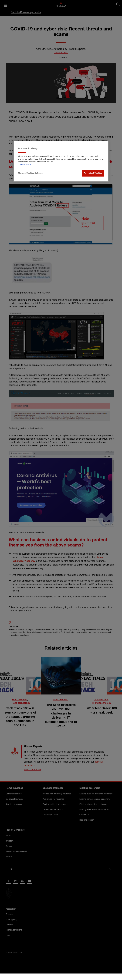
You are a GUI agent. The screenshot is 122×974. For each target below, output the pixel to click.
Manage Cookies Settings (30, 173)
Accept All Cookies (93, 173)
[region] (61, 161)
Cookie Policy (25, 164)
